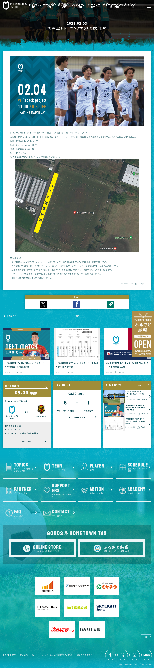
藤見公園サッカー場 (25, 148)
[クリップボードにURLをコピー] (110, 304)
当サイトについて (10, 655)
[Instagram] (134, 655)
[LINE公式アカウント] (146, 655)
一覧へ (139, 385)
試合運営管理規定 (84, 655)
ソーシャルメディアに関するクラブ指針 (57, 655)
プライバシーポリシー (29, 655)
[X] (122, 655)
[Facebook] (110, 655)
